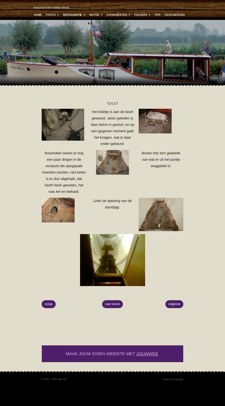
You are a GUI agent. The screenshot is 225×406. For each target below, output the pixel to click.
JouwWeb (147, 353)
